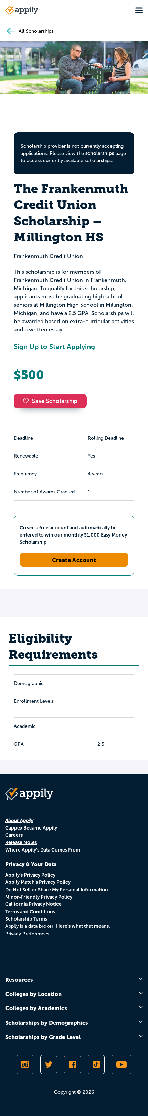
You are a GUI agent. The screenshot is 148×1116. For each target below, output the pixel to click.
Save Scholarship (54, 401)
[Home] (21, 10)
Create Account (74, 560)
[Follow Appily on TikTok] (96, 1064)
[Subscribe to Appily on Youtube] (121, 1064)
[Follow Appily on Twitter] (48, 1064)
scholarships (99, 153)
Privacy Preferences (27, 933)
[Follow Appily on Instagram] (25, 1064)
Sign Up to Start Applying (54, 346)
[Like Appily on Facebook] (72, 1064)
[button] (27, 401)
